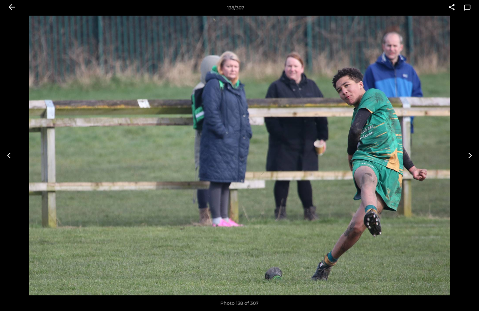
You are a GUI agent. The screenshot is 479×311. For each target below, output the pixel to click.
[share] (452, 7)
